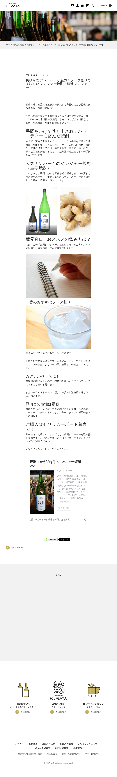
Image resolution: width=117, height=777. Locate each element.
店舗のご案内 (66, 744)
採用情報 (77, 747)
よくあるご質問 (42, 747)
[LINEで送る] (51, 539)
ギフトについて (92, 754)
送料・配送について (71, 754)
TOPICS (33, 744)
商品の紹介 (19, 45)
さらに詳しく (26, 712)
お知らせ (19, 744)
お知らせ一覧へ (17, 547)
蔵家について (48, 744)
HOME (9, 45)
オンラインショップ (87, 744)
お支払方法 (52, 754)
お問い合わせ (61, 747)
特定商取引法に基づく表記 (30, 754)
